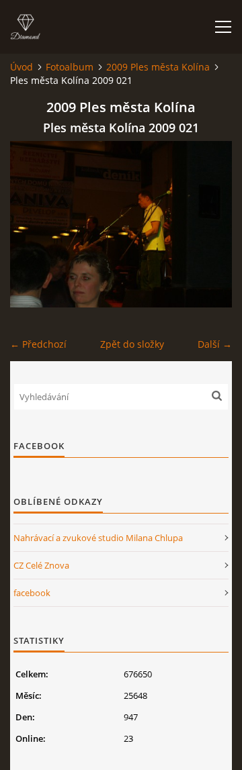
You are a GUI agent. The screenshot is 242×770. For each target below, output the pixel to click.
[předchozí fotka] (32, 224)
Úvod (21, 66)
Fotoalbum (69, 66)
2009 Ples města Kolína (158, 66)
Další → (215, 344)
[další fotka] (210, 224)
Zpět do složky (132, 344)
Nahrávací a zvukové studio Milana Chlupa (98, 538)
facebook (31, 593)
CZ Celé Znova (41, 565)
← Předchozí (38, 344)
